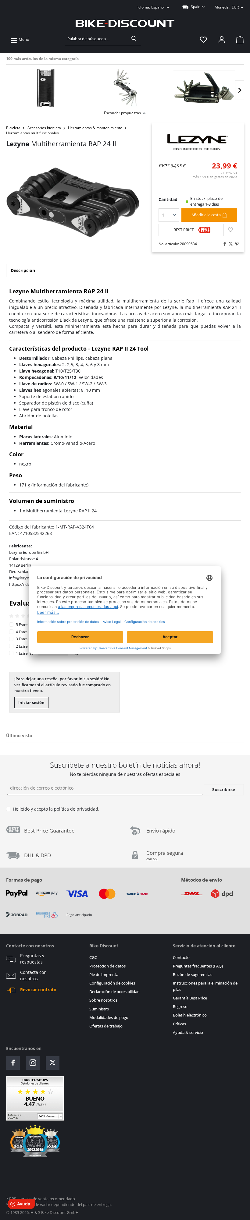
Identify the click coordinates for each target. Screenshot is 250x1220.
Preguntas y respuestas (32, 958)
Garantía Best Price (190, 998)
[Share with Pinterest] (235, 244)
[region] (125, 86)
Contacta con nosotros (33, 975)
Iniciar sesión (31, 702)
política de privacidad (76, 809)
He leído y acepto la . (56, 809)
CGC (93, 957)
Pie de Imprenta (103, 974)
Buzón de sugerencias (192, 974)
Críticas (179, 1024)
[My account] (221, 39)
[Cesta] (238, 39)
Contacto (181, 957)
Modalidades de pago (108, 1017)
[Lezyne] (198, 142)
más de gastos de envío (215, 177)
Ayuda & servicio (188, 1032)
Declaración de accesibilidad (114, 991)
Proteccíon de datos (107, 966)
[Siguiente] (239, 90)
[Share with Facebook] (223, 244)
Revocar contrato (38, 989)
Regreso (180, 1006)
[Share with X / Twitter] (229, 244)
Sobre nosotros (103, 1000)
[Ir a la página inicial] (125, 23)
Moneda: (227, 7)
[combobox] (96, 39)
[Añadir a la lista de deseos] (230, 230)
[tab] (22, 270)
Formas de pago (24, 880)
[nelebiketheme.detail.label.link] (46, 88)
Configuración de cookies (112, 983)
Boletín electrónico (190, 1015)
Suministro (99, 1009)
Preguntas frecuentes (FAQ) (198, 966)
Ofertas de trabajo (106, 1026)
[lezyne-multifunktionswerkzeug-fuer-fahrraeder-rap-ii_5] (73, 202)
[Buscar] (134, 39)
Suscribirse (223, 789)
